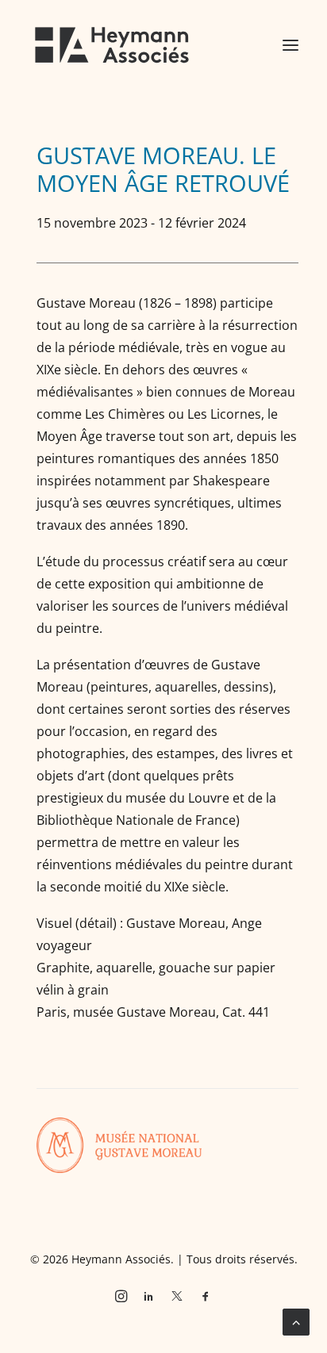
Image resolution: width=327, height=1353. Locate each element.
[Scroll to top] (296, 1320)
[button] (290, 45)
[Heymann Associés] (112, 45)
